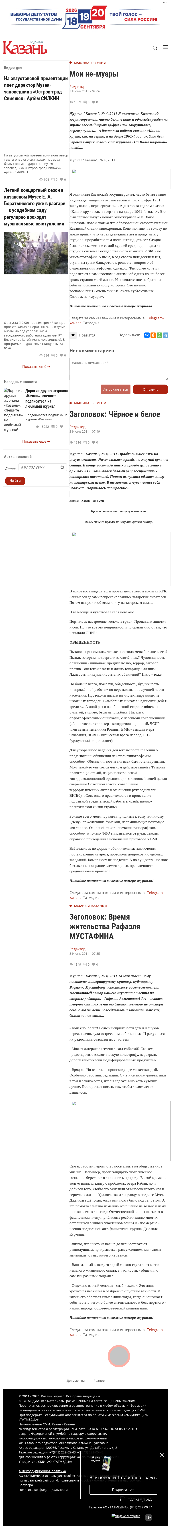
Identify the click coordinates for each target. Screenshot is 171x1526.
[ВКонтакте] (147, 335)
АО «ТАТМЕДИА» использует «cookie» (47, 1475)
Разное (99, 1380)
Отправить (150, 389)
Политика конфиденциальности (43, 1489)
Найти (15, 481)
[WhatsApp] (159, 335)
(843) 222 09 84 (141, 1507)
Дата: (10, 468)
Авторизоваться (115, 389)
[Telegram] (165, 335)
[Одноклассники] (153, 335)
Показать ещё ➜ (36, 366)
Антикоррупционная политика (42, 1471)
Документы (76, 1380)
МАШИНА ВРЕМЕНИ (90, 63)
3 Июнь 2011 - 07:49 (84, 431)
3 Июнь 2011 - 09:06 (84, 91)
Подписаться (123, 1489)
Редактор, (77, 86)
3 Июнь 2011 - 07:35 (84, 953)
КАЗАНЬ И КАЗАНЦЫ (90, 906)
